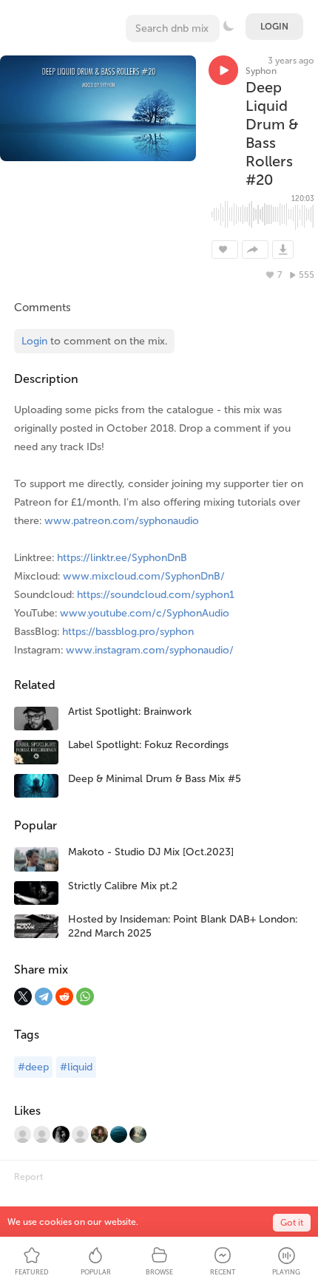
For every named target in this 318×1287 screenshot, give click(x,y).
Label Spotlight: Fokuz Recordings (148, 744)
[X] (23, 996)
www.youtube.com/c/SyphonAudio (144, 613)
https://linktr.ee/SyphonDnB (122, 557)
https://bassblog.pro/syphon (128, 631)
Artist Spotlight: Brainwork (130, 711)
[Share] (255, 249)
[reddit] (64, 996)
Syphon (261, 71)
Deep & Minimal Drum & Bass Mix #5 (154, 778)
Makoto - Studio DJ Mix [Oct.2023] (151, 852)
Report (28, 1177)
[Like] (225, 249)
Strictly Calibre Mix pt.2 (122, 886)
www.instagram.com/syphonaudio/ (150, 650)
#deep (33, 1067)
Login (274, 26)
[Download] (283, 249)
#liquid (76, 1067)
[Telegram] (44, 996)
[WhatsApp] (85, 996)
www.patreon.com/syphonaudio (121, 521)
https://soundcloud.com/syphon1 (155, 594)
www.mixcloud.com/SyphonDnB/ (144, 576)
